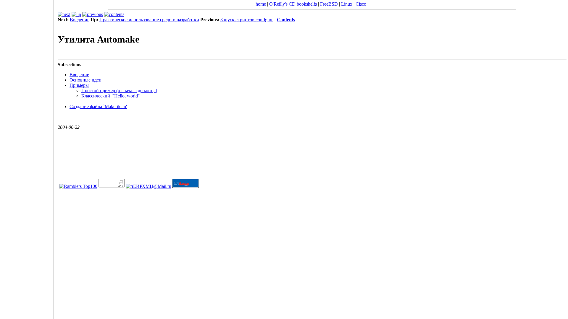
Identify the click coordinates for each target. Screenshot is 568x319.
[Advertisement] (26, 157)
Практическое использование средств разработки (149, 19)
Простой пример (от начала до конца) (119, 90)
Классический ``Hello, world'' (110, 95)
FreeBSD (329, 3)
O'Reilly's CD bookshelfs (293, 3)
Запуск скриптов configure (246, 19)
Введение (79, 19)
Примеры (79, 85)
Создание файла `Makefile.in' (98, 106)
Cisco (361, 3)
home (261, 3)
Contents (286, 19)
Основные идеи (85, 79)
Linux (346, 3)
